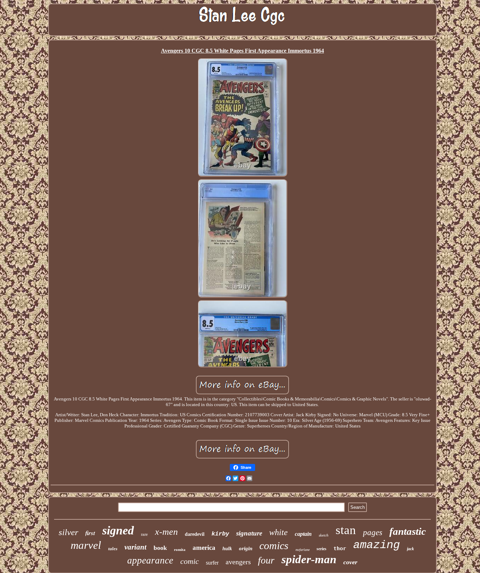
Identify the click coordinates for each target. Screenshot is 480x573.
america (204, 547)
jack (410, 548)
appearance (150, 560)
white (278, 532)
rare (144, 534)
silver (68, 532)
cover (350, 562)
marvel (86, 545)
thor (339, 548)
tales (112, 548)
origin (245, 548)
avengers (238, 562)
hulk (227, 548)
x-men (166, 532)
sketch (324, 535)
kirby (220, 534)
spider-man (308, 559)
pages (372, 532)
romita (180, 549)
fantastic (407, 531)
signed (118, 530)
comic (189, 561)
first (90, 533)
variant (135, 547)
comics (273, 545)
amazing (376, 545)
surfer (212, 563)
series (321, 548)
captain (303, 534)
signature (249, 533)
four (266, 560)
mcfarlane (303, 550)
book (160, 547)
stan (346, 530)
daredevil (195, 534)
